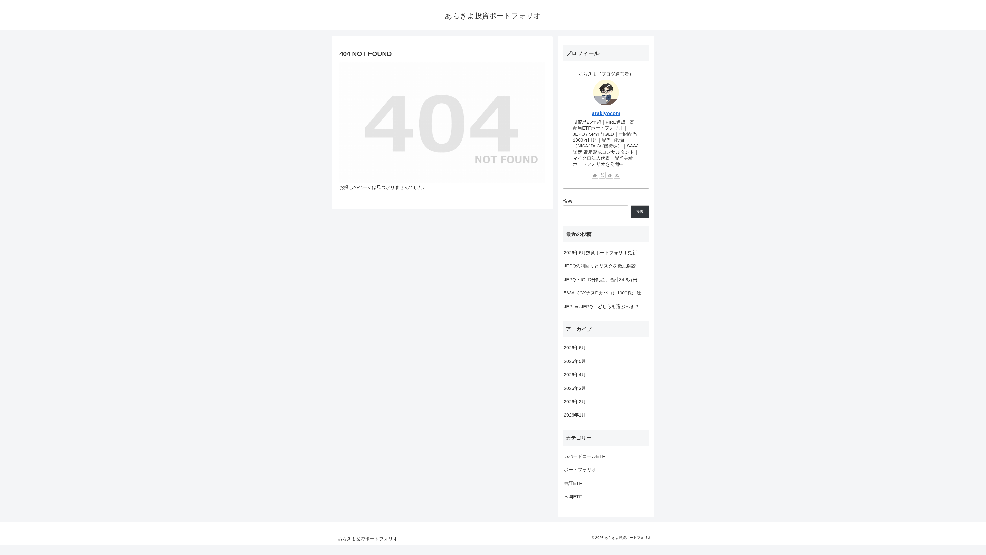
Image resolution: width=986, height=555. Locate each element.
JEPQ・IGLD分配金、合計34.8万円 (600, 279)
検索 (567, 200)
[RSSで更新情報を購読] (617, 175)
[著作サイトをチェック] (595, 175)
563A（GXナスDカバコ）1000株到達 (602, 292)
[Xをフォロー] (602, 175)
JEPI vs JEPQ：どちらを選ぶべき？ (601, 306)
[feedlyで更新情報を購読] (609, 175)
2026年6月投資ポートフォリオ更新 (600, 252)
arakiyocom (606, 113)
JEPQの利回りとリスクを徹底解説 (600, 266)
